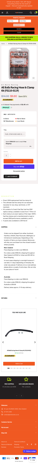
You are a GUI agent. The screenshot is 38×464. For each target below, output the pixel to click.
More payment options (19, 171)
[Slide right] (21, 396)
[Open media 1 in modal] (19, 63)
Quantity (6, 151)
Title (5, 130)
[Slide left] (17, 396)
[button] (2, 13)
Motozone (21, 461)
